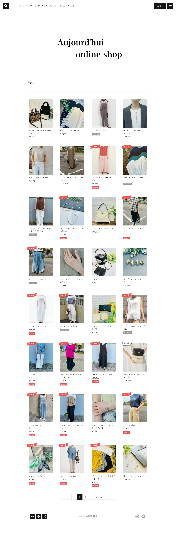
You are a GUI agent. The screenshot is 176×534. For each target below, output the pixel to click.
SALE (62, 5)
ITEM (29, 5)
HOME (20, 5)
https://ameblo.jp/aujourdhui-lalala (143, 516)
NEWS (71, 5)
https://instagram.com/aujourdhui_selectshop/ (137, 516)
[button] (160, 6)
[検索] (6, 6)
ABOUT (53, 5)
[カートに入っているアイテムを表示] (170, 6)
